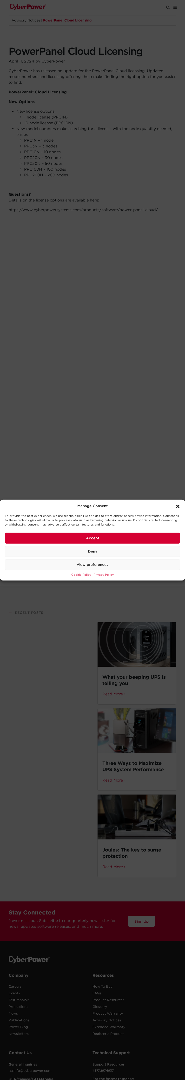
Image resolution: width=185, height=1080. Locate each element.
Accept (92, 538)
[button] (177, 506)
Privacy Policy (103, 574)
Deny (92, 551)
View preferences (92, 564)
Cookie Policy (81, 574)
